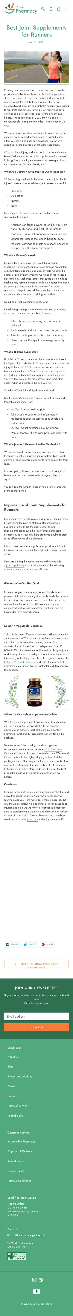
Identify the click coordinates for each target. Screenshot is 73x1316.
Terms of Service (17, 1106)
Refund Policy (15, 1161)
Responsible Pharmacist (21, 1141)
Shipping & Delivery (19, 1151)
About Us (13, 1057)
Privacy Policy (15, 1171)
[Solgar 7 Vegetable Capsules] (36, 707)
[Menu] (67, 9)
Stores (11, 1086)
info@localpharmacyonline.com (28, 1235)
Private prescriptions (19, 1076)
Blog (10, 1067)
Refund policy (15, 1116)
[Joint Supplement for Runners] (36, 83)
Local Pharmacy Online (41, 1304)
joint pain (32, 819)
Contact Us (13, 1096)
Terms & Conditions (19, 1181)
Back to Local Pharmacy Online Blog (39, 965)
